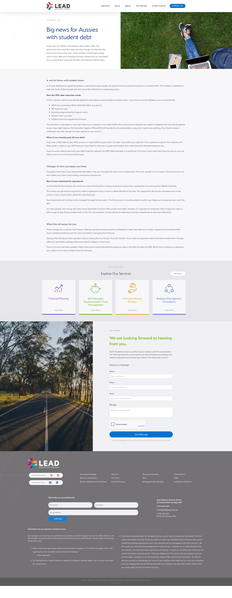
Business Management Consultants (93, 481)
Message (112, 404)
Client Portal (159, 6)
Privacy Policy (116, 583)
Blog (117, 6)
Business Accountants (151, 474)
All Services (178, 273)
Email (111, 393)
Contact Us (177, 5)
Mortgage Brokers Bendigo (153, 481)
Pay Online (141, 6)
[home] (58, 6)
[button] (105, 6)
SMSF (176, 478)
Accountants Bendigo (88, 474)
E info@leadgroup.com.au (167, 510)
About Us (114, 474)
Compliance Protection (182, 481)
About (128, 6)
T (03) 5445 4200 (163, 506)
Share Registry (179, 474)
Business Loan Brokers (88, 478)
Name (111, 371)
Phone (111, 382)
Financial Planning (118, 481)
